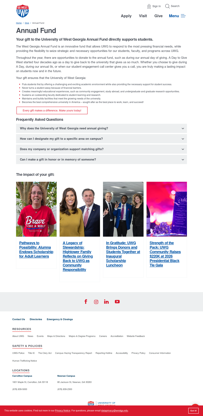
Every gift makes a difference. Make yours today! (52, 110)
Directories (36, 319)
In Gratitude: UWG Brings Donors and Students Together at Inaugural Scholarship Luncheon (123, 253)
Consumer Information (160, 352)
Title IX (31, 352)
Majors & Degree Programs (82, 336)
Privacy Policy (138, 352)
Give (158, 15)
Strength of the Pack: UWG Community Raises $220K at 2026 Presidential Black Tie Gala (165, 253)
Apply (126, 15)
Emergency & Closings (60, 319)
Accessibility (122, 352)
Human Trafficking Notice (24, 360)
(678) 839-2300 (64, 389)
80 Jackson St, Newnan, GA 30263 (74, 382)
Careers (103, 336)
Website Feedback (136, 336)
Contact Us (18, 319)
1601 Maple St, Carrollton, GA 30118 (30, 382)
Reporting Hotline (104, 352)
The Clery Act (45, 352)
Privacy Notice (62, 410)
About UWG (18, 336)
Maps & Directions (56, 336)
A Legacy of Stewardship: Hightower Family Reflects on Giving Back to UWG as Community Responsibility (78, 256)
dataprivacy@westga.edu (114, 410)
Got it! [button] (193, 410)
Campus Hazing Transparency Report (73, 352)
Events (40, 336)
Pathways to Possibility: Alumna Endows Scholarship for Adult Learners (36, 249)
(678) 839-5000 (19, 389)
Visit (143, 15)
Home (19, 23)
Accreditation (117, 336)
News (30, 336)
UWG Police (18, 352)
